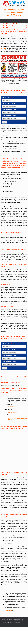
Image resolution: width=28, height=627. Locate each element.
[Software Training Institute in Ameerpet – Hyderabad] (14, 4)
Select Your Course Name (9, 109)
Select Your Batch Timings (9, 115)
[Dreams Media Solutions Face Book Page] (16, 14)
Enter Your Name (7, 97)
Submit (4, 122)
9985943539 (17, 15)
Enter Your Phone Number (9, 103)
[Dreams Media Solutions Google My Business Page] (17, 14)
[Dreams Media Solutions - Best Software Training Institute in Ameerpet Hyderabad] (7, 331)
